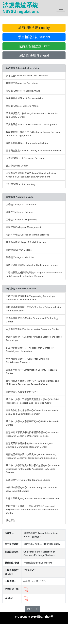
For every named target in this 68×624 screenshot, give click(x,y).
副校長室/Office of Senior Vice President (27, 75)
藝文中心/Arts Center (17, 165)
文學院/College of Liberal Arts (21, 204)
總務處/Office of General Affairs (22, 106)
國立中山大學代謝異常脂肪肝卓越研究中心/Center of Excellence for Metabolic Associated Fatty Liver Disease (33, 469)
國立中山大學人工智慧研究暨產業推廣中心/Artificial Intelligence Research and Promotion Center (32, 401)
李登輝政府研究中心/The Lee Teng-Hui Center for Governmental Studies (31, 489)
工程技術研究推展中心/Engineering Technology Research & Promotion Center (30, 298)
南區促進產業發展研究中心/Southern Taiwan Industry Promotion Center (33, 309)
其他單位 (10, 520)
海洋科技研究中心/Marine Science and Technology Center (32, 320)
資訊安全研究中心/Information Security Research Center (31, 371)
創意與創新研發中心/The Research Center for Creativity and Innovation (29, 349)
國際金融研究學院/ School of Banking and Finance (32, 265)
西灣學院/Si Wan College (19, 249)
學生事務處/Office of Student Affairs (24, 98)
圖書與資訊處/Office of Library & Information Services (33, 150)
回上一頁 (32, 609)
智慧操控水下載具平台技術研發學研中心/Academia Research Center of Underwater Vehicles (32, 434)
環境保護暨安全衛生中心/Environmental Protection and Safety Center (32, 115)
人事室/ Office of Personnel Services (25, 158)
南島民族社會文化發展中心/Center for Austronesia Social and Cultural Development (32, 412)
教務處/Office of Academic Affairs (23, 90)
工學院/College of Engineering (21, 219)
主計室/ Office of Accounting (20, 184)
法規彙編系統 (21, 8)
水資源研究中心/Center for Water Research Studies (32, 329)
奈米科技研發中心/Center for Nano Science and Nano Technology (34, 338)
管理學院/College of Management (23, 227)
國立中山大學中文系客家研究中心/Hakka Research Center (32, 423)
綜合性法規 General (34, 55)
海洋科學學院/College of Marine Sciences (27, 234)
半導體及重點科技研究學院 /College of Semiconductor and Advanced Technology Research (34, 274)
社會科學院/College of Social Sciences (26, 242)
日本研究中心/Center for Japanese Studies (28, 480)
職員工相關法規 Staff (34, 46)
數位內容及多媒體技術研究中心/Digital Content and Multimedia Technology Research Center (32, 382)
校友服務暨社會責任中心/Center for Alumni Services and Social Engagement (33, 134)
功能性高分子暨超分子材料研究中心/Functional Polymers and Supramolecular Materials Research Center (32, 509)
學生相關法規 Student (34, 37)
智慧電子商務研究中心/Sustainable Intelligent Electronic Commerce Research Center (29, 445)
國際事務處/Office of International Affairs (27, 143)
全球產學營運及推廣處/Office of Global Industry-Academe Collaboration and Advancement (31, 175)
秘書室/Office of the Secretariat (22, 83)
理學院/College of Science (19, 212)
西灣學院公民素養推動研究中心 (22, 391)
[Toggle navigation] (60, 8)
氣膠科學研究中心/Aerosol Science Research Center (33, 498)
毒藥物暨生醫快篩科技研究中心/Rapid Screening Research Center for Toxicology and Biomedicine (31, 456)
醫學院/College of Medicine (20, 257)
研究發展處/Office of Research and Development (31, 124)
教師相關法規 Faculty (34, 28)
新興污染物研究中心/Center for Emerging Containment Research (27, 360)
